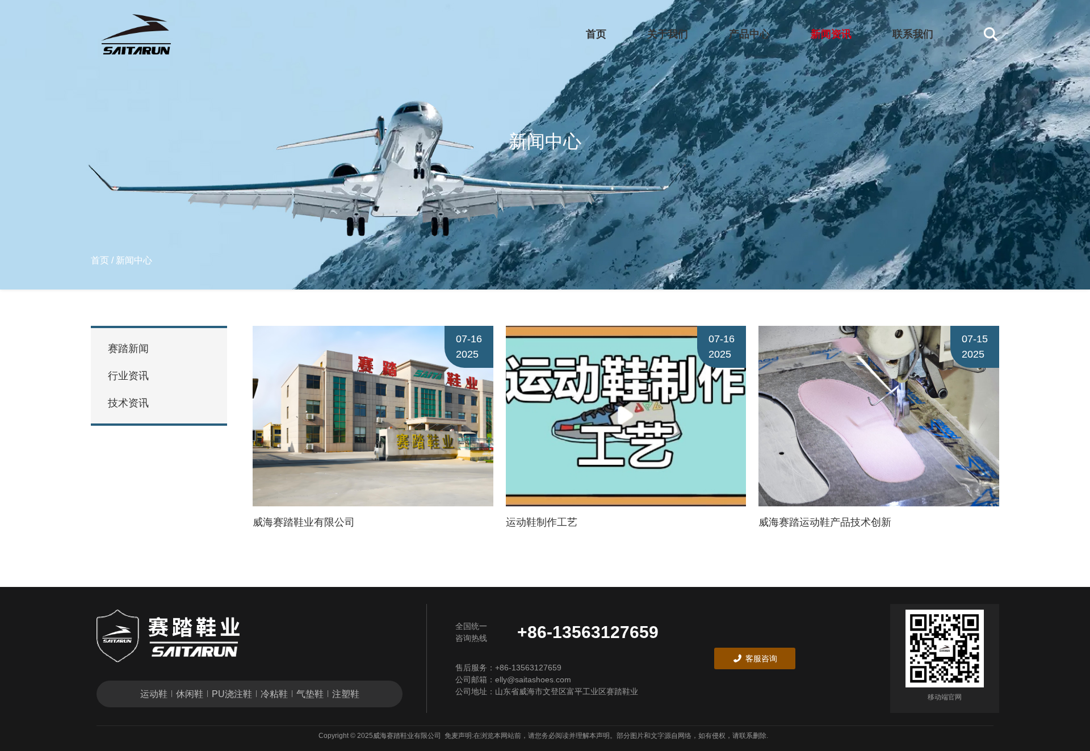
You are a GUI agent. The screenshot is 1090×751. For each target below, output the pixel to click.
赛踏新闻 (128, 348)
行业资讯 (128, 375)
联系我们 (912, 34)
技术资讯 (128, 403)
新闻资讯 (831, 34)
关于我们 (667, 34)
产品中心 (749, 34)
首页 (596, 34)
